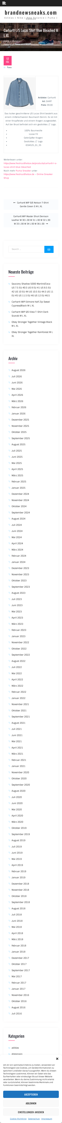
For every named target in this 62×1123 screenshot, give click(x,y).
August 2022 (18, 661)
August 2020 (18, 790)
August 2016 (18, 1007)
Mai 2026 (17, 388)
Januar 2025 (18, 487)
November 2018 (20, 889)
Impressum (46, 1119)
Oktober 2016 (19, 1001)
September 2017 (21, 970)
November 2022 (20, 642)
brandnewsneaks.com (31, 12)
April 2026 (17, 395)
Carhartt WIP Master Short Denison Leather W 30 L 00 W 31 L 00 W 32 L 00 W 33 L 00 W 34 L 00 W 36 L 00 (31, 220)
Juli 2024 (17, 524)
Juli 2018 (17, 914)
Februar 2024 (19, 555)
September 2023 (21, 586)
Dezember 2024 (20, 493)
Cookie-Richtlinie (18, 1119)
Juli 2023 (17, 599)
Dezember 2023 (20, 568)
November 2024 (20, 500)
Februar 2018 (19, 945)
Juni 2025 (17, 456)
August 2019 (18, 840)
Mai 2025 (17, 463)
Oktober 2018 (19, 896)
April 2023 (17, 617)
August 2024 (18, 518)
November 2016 (20, 995)
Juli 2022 (17, 667)
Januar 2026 (18, 413)
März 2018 (17, 939)
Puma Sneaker (23, 170)
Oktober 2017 (19, 964)
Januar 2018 (18, 951)
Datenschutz (34, 1119)
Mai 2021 (17, 741)
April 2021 (17, 747)
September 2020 (21, 784)
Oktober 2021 (19, 710)
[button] (57, 1058)
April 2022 (17, 679)
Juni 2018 (17, 920)
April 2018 (17, 933)
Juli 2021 (17, 729)
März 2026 (17, 401)
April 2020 (17, 815)
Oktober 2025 (19, 432)
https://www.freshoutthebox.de (19, 174)
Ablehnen (31, 1103)
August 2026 (18, 370)
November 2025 (20, 426)
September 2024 (21, 512)
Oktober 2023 (19, 580)
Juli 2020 (17, 797)
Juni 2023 (17, 605)
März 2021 (17, 753)
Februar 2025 (19, 481)
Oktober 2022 (19, 648)
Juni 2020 (17, 803)
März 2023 (17, 623)
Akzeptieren (31, 1094)
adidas (15, 1047)
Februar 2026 (19, 407)
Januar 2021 (18, 766)
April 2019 (17, 865)
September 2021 (21, 716)
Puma (9, 67)
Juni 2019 (17, 852)
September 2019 (21, 834)
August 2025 (18, 444)
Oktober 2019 (19, 828)
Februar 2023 (19, 630)
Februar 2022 (19, 691)
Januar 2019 (18, 877)
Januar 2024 (18, 562)
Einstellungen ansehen (31, 1112)
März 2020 (17, 821)
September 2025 (21, 438)
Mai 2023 (17, 611)
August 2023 (18, 592)
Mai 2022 (17, 673)
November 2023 (20, 574)
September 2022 (21, 654)
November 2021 (20, 704)
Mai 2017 (17, 976)
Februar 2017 (19, 982)
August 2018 (18, 908)
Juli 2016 (17, 1013)
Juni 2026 (17, 382)
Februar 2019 (19, 871)
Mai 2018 (17, 927)
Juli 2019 (17, 846)
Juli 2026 (17, 376)
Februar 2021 (19, 760)
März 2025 (17, 475)
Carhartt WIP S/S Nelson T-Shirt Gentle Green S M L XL (32, 204)
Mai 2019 (17, 859)
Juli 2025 (17, 450)
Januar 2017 (18, 988)
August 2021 (18, 722)
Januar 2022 (18, 698)
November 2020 (20, 772)
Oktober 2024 (19, 506)
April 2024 (17, 543)
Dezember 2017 (20, 958)
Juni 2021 (17, 735)
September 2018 (21, 902)
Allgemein (17, 1054)
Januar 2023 (18, 636)
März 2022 (17, 685)
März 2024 (17, 549)
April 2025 (17, 469)
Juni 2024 (17, 531)
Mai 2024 (17, 537)
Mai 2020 (17, 809)
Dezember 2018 (20, 883)
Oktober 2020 (19, 778)
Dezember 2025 (20, 419)
